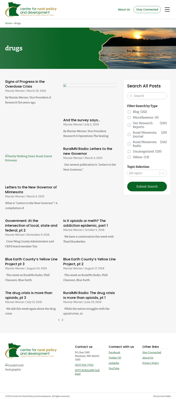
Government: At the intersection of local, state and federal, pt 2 (31, 225)
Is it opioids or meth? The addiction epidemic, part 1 (85, 223)
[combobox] (147, 173)
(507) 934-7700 (84, 365)
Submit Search (147, 186)
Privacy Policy (150, 363)
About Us (147, 357)
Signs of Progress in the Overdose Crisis (25, 84)
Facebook (114, 352)
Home (8, 23)
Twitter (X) (115, 357)
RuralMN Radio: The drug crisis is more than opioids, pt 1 (89, 295)
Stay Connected (151, 352)
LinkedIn (114, 363)
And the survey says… (81, 120)
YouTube (114, 368)
